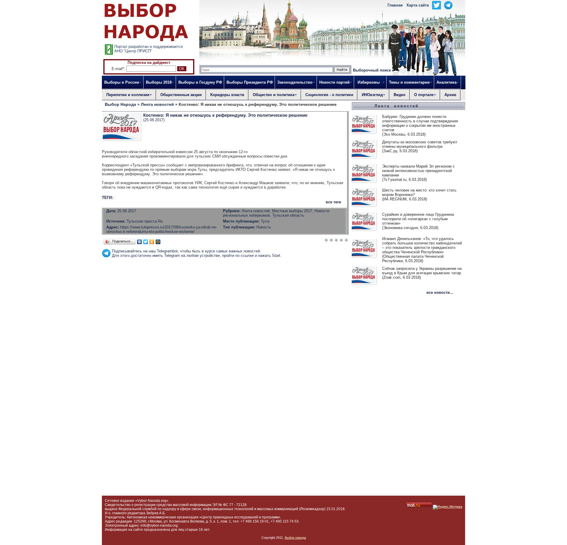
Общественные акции (181, 95)
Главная (395, 5)
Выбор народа (295, 537)
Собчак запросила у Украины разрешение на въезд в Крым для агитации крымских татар (422, 270)
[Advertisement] (225, 271)
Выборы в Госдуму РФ (200, 82)
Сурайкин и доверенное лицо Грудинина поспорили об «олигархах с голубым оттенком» (418, 219)
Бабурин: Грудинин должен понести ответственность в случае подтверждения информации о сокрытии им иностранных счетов (420, 123)
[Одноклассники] (152, 242)
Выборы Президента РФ (250, 82)
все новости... (439, 292)
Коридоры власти (227, 95)
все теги (333, 202)
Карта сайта (418, 5)
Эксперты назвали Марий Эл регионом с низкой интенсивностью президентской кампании (418, 170)
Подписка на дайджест (149, 62)
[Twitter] (146, 242)
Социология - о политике (329, 95)
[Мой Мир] (158, 242)
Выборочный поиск (372, 70)
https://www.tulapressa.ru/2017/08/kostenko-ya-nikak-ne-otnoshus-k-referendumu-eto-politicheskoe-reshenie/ (161, 229)
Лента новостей (396, 106)
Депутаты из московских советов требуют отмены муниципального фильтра (419, 144)
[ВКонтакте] (139, 242)
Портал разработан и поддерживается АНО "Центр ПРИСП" (148, 48)
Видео (399, 95)
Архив (450, 95)
